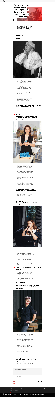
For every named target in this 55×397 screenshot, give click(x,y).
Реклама (21, 389)
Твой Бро (4, 1)
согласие (14, 393)
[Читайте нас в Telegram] (44, 388)
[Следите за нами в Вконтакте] (43, 388)
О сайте (21, 388)
